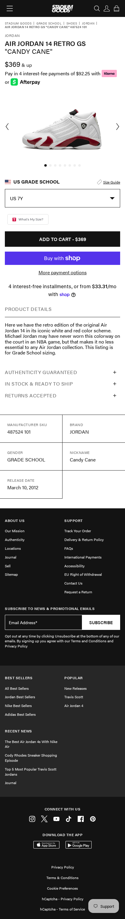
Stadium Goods (18, 23)
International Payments (83, 557)
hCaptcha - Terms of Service (62, 909)
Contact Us (73, 583)
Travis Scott (73, 696)
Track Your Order (77, 530)
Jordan (88, 23)
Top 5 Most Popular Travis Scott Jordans (30, 771)
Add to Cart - (62, 239)
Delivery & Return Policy (84, 539)
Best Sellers (18, 677)
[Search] (97, 8)
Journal (10, 557)
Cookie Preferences (62, 888)
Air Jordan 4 (73, 705)
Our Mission (15, 530)
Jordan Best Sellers (20, 696)
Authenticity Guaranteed (41, 372)
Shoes (71, 23)
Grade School (49, 23)
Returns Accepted (30, 395)
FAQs (68, 548)
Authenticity (15, 539)
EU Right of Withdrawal (83, 574)
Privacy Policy (62, 867)
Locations (13, 548)
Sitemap (11, 574)
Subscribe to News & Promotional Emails (50, 608)
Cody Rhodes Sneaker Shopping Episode (31, 757)
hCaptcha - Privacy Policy (62, 898)
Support (73, 520)
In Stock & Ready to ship (39, 383)
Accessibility (74, 566)
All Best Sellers (17, 688)
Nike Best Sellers (18, 705)
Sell (8, 566)
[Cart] (116, 8)
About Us (15, 520)
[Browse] (9, 8)
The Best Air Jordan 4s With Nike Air (31, 744)
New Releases (75, 688)
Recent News (18, 731)
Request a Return (78, 592)
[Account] (106, 8)
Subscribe (101, 622)
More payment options (63, 272)
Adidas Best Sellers (20, 714)
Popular (73, 677)
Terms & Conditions (62, 877)
